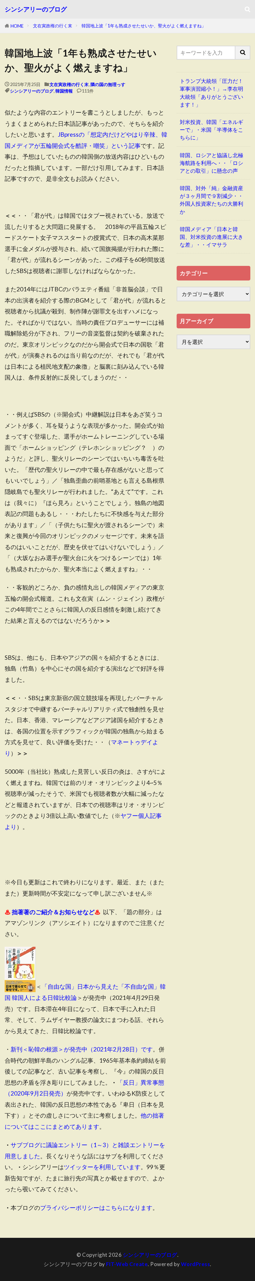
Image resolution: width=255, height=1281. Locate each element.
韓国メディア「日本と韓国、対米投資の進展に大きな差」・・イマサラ (211, 237)
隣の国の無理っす (107, 84)
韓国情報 (64, 90)
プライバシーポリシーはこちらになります (96, 1207)
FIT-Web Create (127, 1264)
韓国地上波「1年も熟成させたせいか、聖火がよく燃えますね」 (143, 25)
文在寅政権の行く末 (52, 25)
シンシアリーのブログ (36, 9)
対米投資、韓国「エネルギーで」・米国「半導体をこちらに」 (211, 130)
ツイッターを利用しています (102, 1166)
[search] (242, 53)
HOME (17, 26)
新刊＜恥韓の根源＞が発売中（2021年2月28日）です (82, 1049)
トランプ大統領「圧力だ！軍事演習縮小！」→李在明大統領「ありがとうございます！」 (211, 93)
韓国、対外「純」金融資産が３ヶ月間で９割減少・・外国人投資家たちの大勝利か (211, 200)
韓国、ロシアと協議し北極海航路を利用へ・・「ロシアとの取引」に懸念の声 (211, 163)
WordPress (195, 1264)
